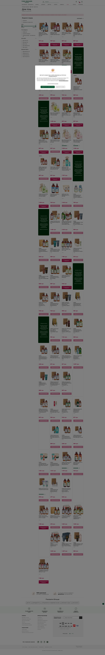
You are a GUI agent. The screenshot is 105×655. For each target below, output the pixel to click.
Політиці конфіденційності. (63, 80)
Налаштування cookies (53, 83)
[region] (53, 78)
